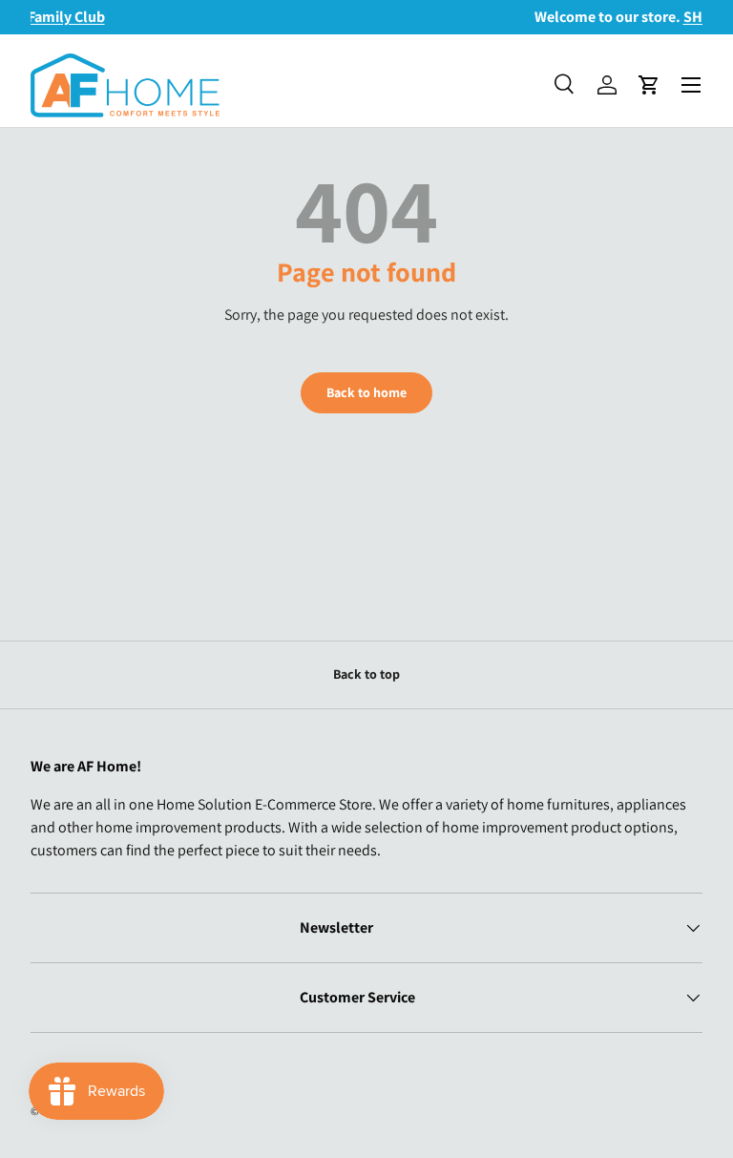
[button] (649, 85)
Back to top (366, 674)
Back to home (366, 392)
